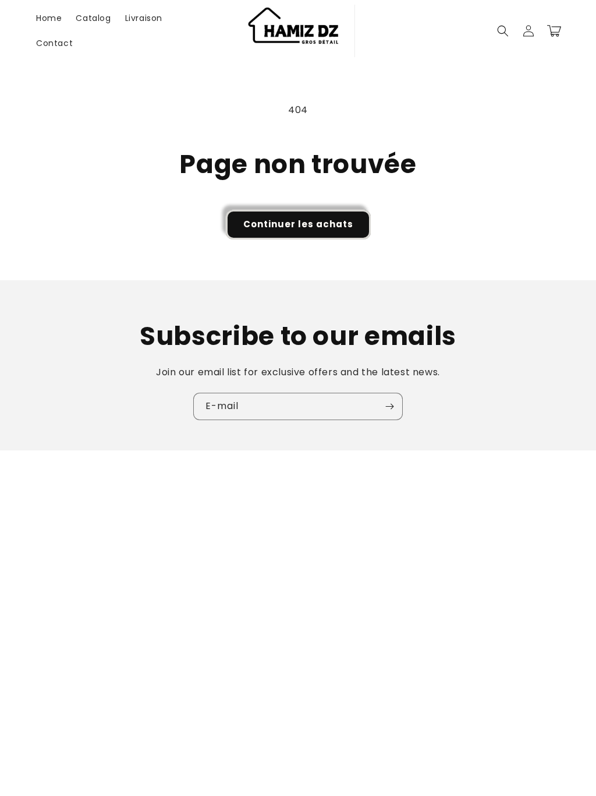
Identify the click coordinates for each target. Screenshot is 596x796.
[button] (503, 31)
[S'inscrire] (389, 406)
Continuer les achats (298, 224)
